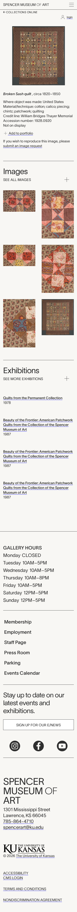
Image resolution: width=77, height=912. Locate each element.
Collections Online (21, 12)
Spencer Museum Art (26, 5)
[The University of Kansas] (24, 849)
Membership (18, 621)
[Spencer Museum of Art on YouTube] (62, 746)
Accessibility (15, 873)
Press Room (17, 652)
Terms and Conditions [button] (24, 889)
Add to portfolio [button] (20, 133)
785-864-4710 (18, 821)
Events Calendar (22, 673)
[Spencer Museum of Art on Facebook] (38, 746)
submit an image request (22, 146)
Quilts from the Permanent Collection (32, 398)
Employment (17, 632)
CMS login (13, 878)
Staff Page (15, 642)
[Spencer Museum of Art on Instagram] (14, 746)
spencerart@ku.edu (23, 827)
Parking (12, 662)
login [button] (70, 17)
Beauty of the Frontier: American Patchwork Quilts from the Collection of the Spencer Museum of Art (38, 424)
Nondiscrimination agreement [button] (32, 900)
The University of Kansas (35, 856)
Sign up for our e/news (38, 725)
